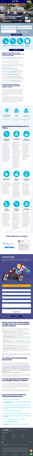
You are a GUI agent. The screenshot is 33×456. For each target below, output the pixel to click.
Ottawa (3, 434)
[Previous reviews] (17, 245)
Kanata (11, 367)
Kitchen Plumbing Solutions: (6, 209)
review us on (11, 247)
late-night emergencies (15, 80)
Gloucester (7, 367)
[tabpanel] (7, 114)
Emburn (3, 367)
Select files (24, 31)
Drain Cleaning (5, 45)
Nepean (14, 367)
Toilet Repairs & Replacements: (6, 179)
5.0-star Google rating (13, 71)
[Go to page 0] (22, 251)
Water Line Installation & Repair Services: (26, 139)
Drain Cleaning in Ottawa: (16, 139)
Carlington (23, 434)
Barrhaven (13, 434)
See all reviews (7, 247)
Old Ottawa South (15, 437)
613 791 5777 (12, 259)
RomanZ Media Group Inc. (27, 454)
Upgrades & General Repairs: (26, 209)
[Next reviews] (30, 245)
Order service (16, 316)
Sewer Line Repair (20, 45)
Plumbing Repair (13, 45)
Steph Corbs (22, 240)
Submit (16, 34)
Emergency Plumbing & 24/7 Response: (6, 139)
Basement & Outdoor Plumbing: (16, 209)
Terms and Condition (14, 454)
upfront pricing (12, 72)
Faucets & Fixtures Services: (16, 179)
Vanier (22, 367)
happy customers (21, 340)
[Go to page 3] (24, 251)
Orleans (17, 367)
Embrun (3, 436)
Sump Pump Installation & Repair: (26, 179)
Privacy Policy (4, 454)
